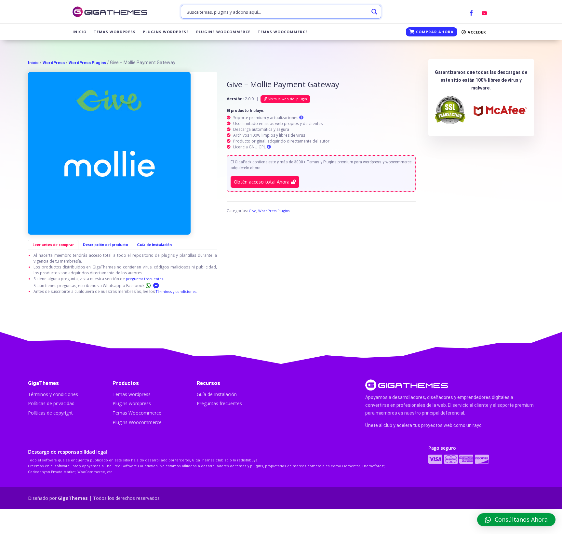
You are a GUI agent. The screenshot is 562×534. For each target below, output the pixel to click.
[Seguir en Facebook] (471, 13)
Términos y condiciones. (176, 291)
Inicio (80, 32)
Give (252, 210)
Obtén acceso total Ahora (262, 182)
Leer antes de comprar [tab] (53, 244)
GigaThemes (73, 498)
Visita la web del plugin (287, 98)
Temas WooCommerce (283, 32)
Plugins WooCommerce (223, 32)
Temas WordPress (115, 32)
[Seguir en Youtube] (484, 13)
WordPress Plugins (87, 62)
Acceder (476, 32)
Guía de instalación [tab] (154, 244)
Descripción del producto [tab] (105, 244)
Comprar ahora (434, 31)
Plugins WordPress (166, 32)
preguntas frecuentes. (145, 278)
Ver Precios (424, 522)
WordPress (54, 62)
